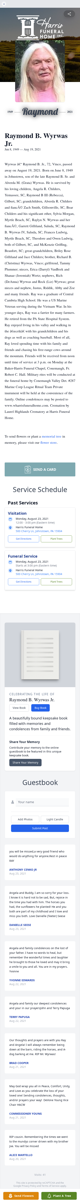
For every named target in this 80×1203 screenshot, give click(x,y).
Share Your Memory (25, 762)
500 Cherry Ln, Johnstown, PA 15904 (39, 531)
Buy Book (40, 708)
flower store (48, 442)
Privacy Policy (29, 1186)
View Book (19, 708)
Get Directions (23, 538)
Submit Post (40, 828)
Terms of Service (51, 1186)
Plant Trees (56, 538)
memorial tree (51, 436)
